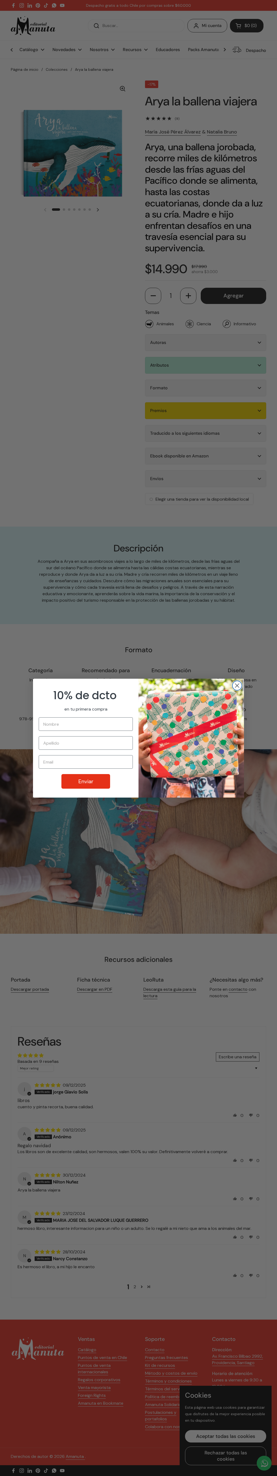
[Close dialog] (237, 685)
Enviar (85, 781)
